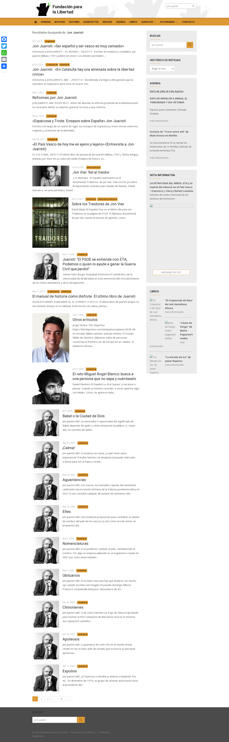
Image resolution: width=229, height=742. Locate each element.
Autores (74, 21)
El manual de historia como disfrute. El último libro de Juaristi (83, 296)
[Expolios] (45, 677)
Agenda (120, 21)
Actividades (167, 21)
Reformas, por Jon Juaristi (54, 97)
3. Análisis (51, 65)
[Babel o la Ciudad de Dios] (45, 422)
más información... (160, 157)
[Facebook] (4, 39)
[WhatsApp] (4, 52)
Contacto (188, 21)
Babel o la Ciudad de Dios (84, 416)
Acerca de (147, 21)
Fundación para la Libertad (67, 9)
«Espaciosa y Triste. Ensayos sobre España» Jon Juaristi (79, 121)
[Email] (4, 59)
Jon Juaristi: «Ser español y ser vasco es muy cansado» (78, 46)
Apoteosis (71, 639)
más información (159, 120)
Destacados (92, 167)
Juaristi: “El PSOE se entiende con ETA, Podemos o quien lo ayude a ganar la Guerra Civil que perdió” (99, 264)
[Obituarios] (45, 582)
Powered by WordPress (83, 732)
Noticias (59, 21)
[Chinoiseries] (45, 614)
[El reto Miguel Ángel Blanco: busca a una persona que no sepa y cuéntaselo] (50, 385)
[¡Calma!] (45, 454)
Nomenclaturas (75, 543)
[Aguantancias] (45, 486)
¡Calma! (69, 448)
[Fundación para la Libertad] (35, 22)
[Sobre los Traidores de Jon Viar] (50, 222)
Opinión (45, 21)
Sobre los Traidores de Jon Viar (98, 204)
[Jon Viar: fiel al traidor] (50, 176)
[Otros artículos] (50, 337)
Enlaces (107, 21)
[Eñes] (45, 518)
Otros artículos (85, 320)
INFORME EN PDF (171, 272)
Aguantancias (74, 480)
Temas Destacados (106, 199)
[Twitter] (4, 46)
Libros (133, 21)
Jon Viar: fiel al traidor (91, 172)
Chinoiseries (73, 607)
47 (61, 699)
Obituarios (71, 575)
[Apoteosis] (45, 646)
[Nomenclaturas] (45, 550)
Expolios (70, 671)
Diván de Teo (91, 21)
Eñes (67, 512)
